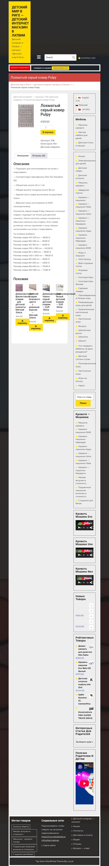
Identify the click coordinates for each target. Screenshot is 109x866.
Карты (81, 385)
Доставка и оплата (83, 835)
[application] (84, 525)
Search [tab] (74, 58)
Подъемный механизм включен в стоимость (24, 848)
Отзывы (77, 844)
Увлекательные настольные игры (85, 312)
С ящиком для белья (23, 854)
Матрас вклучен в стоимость (81, 480)
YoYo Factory (84, 259)
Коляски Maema (21, 826)
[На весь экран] (92, 527)
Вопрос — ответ (81, 848)
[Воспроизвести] (79, 527)
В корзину (48, 132)
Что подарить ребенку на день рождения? (84, 349)
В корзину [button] (22, 322)
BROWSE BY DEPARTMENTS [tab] (20, 67)
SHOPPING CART (88, 58)
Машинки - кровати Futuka (22, 840)
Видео (76, 839)
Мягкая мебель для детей (81, 135)
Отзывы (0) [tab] (38, 155)
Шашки (82, 340)
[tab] (39, 57)
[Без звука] (91, 527)
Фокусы (82, 326)
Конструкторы (85, 277)
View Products (60, 68)
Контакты (78, 830)
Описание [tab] (23, 155)
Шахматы (83, 336)
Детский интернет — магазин (28, 97)
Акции (81, 156)
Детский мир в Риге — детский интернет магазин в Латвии (20, 21)
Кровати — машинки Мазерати (83, 221)
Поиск (83, 403)
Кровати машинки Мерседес (81, 238)
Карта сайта (49, 845)
